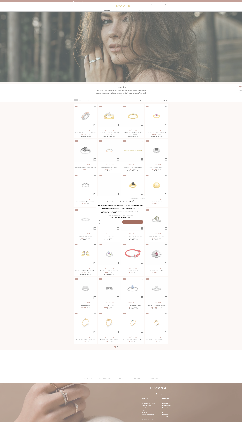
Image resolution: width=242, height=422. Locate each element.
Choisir (109, 222)
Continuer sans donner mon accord (137, 198)
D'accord (133, 222)
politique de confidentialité (123, 217)
